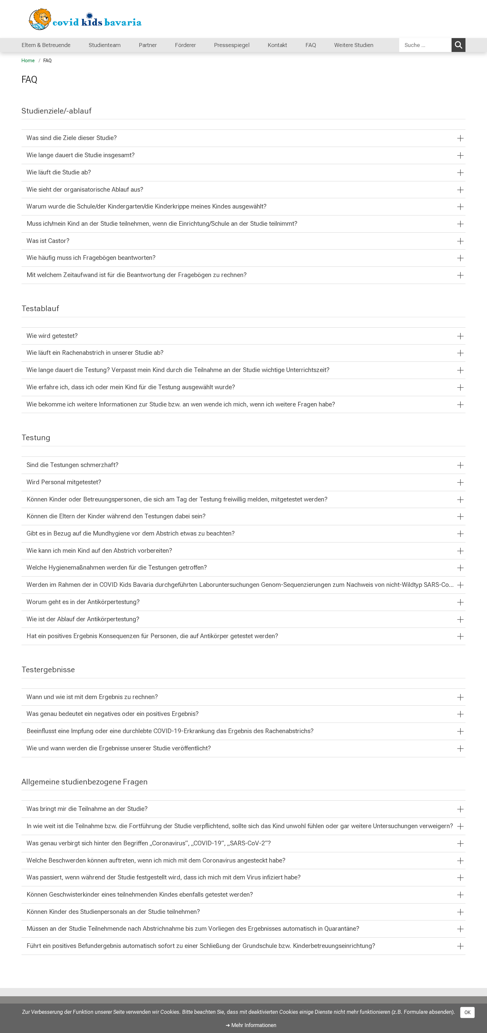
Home (28, 61)
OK (467, 1012)
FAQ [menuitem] (310, 45)
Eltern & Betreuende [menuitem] (46, 45)
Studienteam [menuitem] (105, 45)
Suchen (458, 45)
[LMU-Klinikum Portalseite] (61, 19)
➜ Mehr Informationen (251, 1025)
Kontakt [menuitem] (277, 45)
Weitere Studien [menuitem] (353, 45)
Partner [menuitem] (148, 45)
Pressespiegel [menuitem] (231, 45)
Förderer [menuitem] (185, 45)
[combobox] (432, 45)
